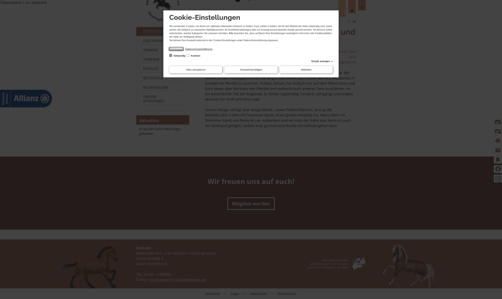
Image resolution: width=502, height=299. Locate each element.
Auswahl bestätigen (251, 69)
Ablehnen (306, 69)
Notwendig (179, 55)
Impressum (176, 49)
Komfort (195, 55)
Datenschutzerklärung (198, 49)
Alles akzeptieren (196, 69)
